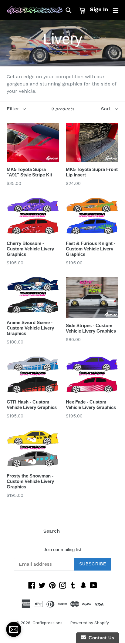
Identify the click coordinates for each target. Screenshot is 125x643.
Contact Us (100, 637)
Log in (74, 531)
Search (51, 531)
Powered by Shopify (89, 623)
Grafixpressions (47, 623)
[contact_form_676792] (13, 629)
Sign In (99, 9)
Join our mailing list (62, 549)
